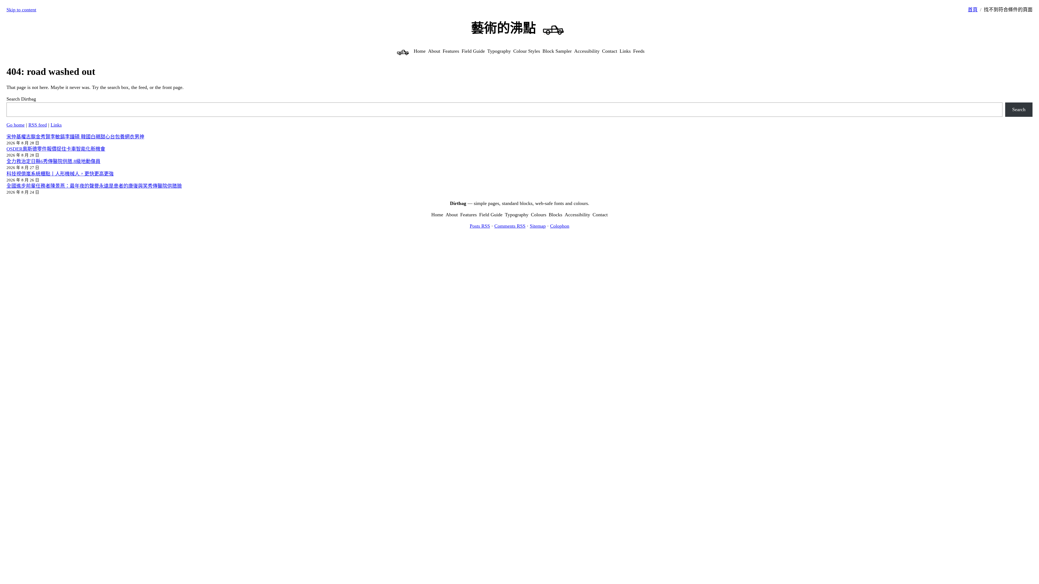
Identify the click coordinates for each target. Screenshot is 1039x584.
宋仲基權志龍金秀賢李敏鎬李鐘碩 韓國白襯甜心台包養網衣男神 (75, 137)
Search (1018, 109)
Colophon (559, 226)
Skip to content (21, 9)
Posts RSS (480, 226)
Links (56, 125)
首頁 (973, 9)
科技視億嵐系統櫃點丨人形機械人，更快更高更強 (60, 174)
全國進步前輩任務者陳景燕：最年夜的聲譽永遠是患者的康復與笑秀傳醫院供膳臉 (94, 186)
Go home (15, 125)
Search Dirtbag (21, 99)
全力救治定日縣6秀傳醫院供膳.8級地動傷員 (53, 161)
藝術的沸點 (503, 28)
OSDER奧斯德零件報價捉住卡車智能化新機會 (55, 149)
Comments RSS (509, 226)
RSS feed (37, 125)
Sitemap (538, 226)
